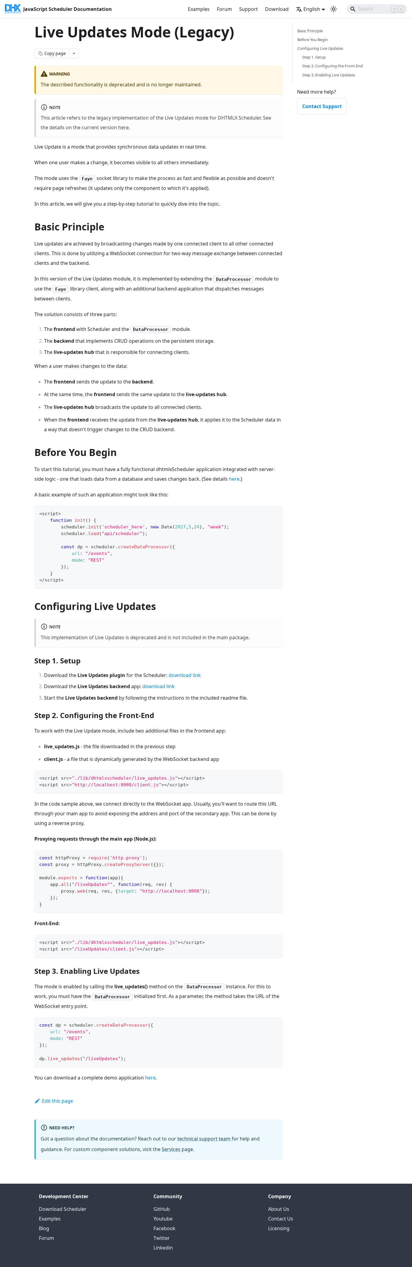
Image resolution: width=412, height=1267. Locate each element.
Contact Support (322, 106)
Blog (44, 1228)
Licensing (279, 1228)
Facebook (165, 1228)
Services (171, 1149)
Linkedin (163, 1247)
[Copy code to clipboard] (275, 513)
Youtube (163, 1218)
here (123, 127)
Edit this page (57, 1101)
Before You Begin (312, 39)
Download (277, 9)
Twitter (162, 1238)
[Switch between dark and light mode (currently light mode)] (333, 9)
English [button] (311, 9)
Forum (224, 9)
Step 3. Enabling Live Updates (328, 75)
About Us (278, 1209)
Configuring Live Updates (320, 48)
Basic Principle (310, 31)
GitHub (162, 1209)
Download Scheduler (63, 1209)
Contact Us (280, 1218)
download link (185, 675)
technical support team (204, 1138)
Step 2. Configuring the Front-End (332, 66)
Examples (199, 9)
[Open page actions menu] (73, 53)
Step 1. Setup (314, 57)
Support (248, 9)
